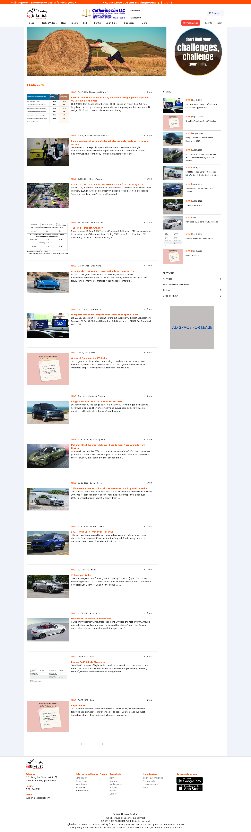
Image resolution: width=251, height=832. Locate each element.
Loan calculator (151, 784)
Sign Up (208, 22)
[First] (81, 744)
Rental (113, 790)
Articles (113, 787)
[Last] (103, 744)
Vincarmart (81, 777)
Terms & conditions (153, 777)
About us (114, 781)
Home (113, 777)
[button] (33, 23)
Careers (114, 793)
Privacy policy (150, 781)
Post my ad (192, 22)
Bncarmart (81, 781)
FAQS (145, 787)
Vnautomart (82, 784)
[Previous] (87, 744)
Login (219, 22)
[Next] (97, 744)
